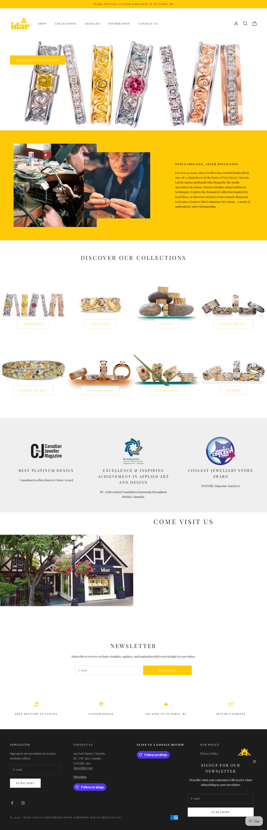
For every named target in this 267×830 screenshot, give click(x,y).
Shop (42, 23)
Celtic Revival (233, 323)
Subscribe (220, 812)
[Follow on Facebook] (12, 803)
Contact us (148, 23)
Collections (66, 23)
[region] (133, 84)
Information (119, 23)
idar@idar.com (83, 768)
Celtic (167, 323)
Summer (234, 390)
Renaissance (167, 390)
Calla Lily (100, 323)
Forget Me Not (33, 390)
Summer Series (29, 62)
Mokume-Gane (100, 390)
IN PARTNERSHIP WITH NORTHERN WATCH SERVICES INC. (81, 817)
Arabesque (33, 323)
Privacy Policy (209, 753)
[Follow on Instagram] (23, 803)
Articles (92, 23)
